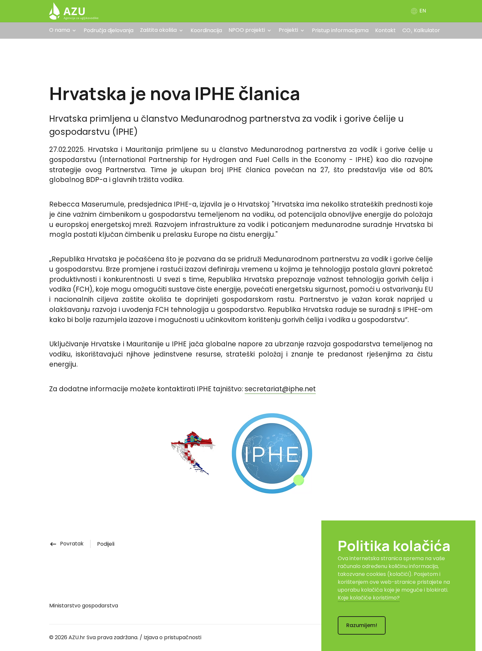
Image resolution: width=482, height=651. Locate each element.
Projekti (288, 30)
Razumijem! (361, 625)
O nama (59, 30)
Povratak (66, 543)
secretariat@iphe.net (280, 389)
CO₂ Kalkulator (421, 30)
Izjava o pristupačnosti (172, 637)
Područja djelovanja (108, 30)
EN (418, 10)
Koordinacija (206, 30)
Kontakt (385, 30)
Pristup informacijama (340, 30)
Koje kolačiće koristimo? (369, 597)
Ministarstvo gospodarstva (83, 605)
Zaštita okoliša (158, 30)
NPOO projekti (247, 30)
